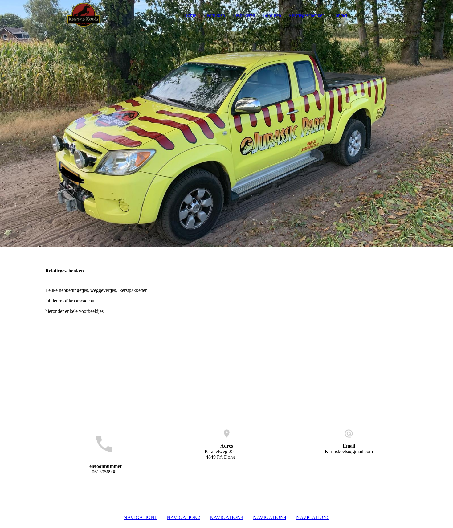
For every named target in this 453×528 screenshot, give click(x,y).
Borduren (272, 15)
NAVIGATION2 (183, 517)
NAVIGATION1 (140, 517)
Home (190, 15)
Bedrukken (214, 15)
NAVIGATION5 (312, 517)
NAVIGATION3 (226, 517)
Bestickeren (243, 15)
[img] (83, 15)
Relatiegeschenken (306, 15)
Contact (339, 15)
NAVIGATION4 (269, 517)
